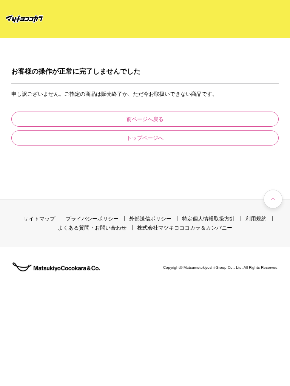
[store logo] (24, 19)
